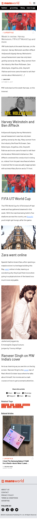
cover (26, 370)
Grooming (14, 8)
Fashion (4, 8)
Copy (29, 396)
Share (10, 393)
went (7, 269)
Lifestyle (23, 8)
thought (30, 216)
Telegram (12, 396)
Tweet (18, 393)
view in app (31, 8)
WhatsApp (27, 393)
